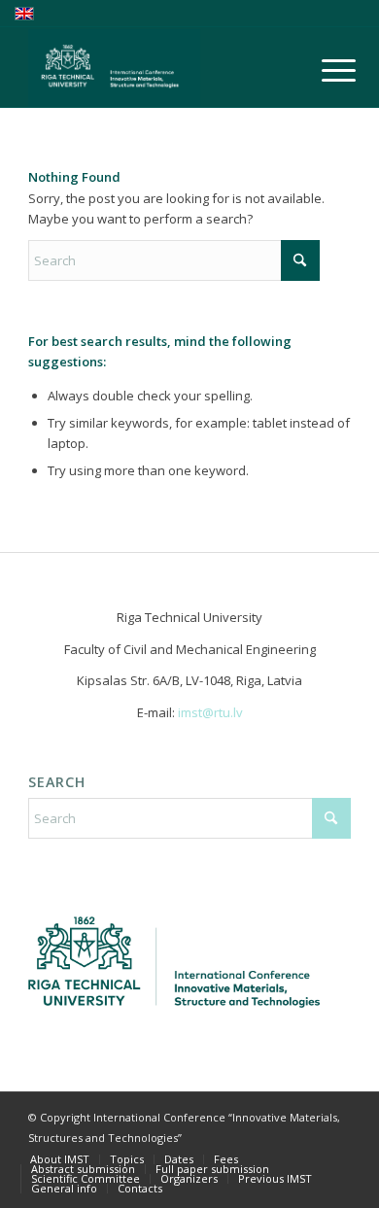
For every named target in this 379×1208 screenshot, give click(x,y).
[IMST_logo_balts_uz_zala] (157, 68)
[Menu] (323, 70)
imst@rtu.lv (210, 712)
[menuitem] (323, 70)
